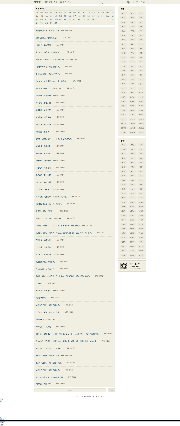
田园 (123, 62)
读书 (132, 40)
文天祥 (123, 228)
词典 (2, 425)
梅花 (93, 12)
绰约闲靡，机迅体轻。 (44, 153)
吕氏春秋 (123, 132)
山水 (123, 66)
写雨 (107, 12)
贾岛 (132, 193)
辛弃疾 (132, 202)
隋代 (60, 19)
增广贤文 (132, 119)
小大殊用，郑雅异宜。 (44, 291)
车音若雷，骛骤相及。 (44, 146)
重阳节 (141, 101)
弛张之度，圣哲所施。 (44, 327)
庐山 (141, 62)
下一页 (70, 390)
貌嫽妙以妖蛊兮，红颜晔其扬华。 (48, 31)
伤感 (141, 57)
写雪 (65, 12)
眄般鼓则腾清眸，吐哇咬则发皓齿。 (49, 88)
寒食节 (123, 97)
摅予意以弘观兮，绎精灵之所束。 (48, 312)
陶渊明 (141, 206)
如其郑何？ (40, 283)
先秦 (41, 19)
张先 (132, 184)
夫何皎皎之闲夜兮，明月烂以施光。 (49, 52)
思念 (70, 12)
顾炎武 (141, 255)
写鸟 (132, 53)
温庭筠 (132, 224)
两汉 (46, 19)
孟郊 (132, 176)
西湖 (123, 40)
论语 (132, 70)
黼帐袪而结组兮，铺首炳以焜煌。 (48, 305)
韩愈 (79, 16)
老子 (141, 66)
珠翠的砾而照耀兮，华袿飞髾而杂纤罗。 (51, 59)
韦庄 (141, 176)
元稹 (123, 180)
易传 (141, 75)
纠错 (102, 396)
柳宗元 (132, 228)
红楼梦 (132, 106)
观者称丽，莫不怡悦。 (44, 254)
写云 (132, 62)
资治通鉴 (141, 119)
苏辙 (141, 180)
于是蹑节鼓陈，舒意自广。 (46, 211)
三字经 (132, 114)
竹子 (141, 44)
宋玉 (132, 198)
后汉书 (141, 114)
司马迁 (132, 237)
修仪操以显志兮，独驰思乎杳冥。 (48, 74)
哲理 (123, 48)
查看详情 (2, 419)
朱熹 (132, 171)
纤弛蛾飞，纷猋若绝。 (44, 168)
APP (136, 2)
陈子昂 (123, 246)
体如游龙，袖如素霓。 (44, 182)
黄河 (132, 44)
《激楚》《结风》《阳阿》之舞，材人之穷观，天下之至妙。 (58, 226)
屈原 (65, 16)
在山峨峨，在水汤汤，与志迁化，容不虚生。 (52, 81)
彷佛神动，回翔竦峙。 (44, 161)
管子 (132, 88)
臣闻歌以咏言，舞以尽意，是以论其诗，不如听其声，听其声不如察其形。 (63, 276)
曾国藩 (141, 228)
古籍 (60, 2)
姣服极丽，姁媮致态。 (44, 45)
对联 (55, 23)
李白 (46, 16)
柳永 (102, 16)
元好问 (141, 237)
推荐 (46, 2)
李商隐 (132, 206)
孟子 (123, 75)
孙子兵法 (123, 123)
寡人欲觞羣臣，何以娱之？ (46, 269)
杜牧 (88, 16)
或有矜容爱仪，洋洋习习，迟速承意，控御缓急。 (54, 139)
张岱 (132, 189)
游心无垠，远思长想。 (44, 96)
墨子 (141, 84)
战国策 (141, 110)
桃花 (141, 53)
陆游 (70, 16)
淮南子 (123, 114)
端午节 (141, 97)
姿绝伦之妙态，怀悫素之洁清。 (47, 38)
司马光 (141, 233)
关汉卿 (141, 250)
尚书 (123, 84)
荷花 (102, 12)
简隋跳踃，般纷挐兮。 (44, 384)
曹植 (123, 167)
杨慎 (123, 198)
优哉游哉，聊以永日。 (44, 103)
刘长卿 (132, 233)
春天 (41, 12)
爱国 (60, 12)
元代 (84, 19)
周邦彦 (132, 246)
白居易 (123, 206)
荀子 (74, 16)
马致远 (123, 255)
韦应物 (123, 233)
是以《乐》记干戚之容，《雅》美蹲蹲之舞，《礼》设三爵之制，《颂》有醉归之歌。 (68, 334)
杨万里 (123, 220)
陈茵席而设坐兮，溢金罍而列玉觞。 (49, 218)
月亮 (88, 12)
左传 (123, 79)
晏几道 (123, 237)
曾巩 (132, 180)
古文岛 (37, 2)
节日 (123, 92)
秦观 (141, 162)
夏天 (46, 12)
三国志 (123, 110)
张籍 (123, 202)
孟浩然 (123, 211)
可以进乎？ (40, 319)
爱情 (74, 12)
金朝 (79, 19)
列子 (123, 88)
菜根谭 (123, 106)
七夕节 (123, 101)
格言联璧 (123, 128)
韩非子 (132, 110)
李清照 (141, 202)
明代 (88, 19)
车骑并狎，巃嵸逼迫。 (44, 117)
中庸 (132, 75)
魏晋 (51, 19)
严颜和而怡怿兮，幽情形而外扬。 (48, 67)
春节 (132, 92)
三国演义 (141, 128)
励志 (98, 12)
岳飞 (123, 171)
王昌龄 (141, 220)
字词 (69, 2)
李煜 (98, 16)
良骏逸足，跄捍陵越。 (44, 124)
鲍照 (123, 189)
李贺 (93, 16)
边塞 (141, 48)
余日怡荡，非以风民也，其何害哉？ (49, 348)
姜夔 (123, 176)
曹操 (84, 16)
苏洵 (123, 193)
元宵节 (141, 92)
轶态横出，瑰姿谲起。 (44, 247)
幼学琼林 (132, 132)
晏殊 (107, 16)
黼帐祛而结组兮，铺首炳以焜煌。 (48, 370)
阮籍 (141, 198)
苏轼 (51, 16)
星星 (132, 66)
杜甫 (55, 16)
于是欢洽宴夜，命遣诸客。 (46, 262)
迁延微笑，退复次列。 (44, 240)
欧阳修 (123, 215)
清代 (93, 19)
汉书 (132, 84)
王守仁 (132, 250)
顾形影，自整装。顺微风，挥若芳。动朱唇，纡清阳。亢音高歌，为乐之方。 (64, 233)
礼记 (141, 79)
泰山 (132, 48)
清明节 (132, 97)
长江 (123, 44)
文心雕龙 (132, 128)
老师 (123, 57)
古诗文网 (83, 396)
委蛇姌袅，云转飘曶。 (44, 175)
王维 (60, 16)
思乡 (79, 12)
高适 (132, 167)
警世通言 (141, 132)
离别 (84, 12)
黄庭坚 (132, 220)
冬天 (55, 12)
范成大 (132, 242)
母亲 (132, 57)
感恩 (132, 35)
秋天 (51, 12)
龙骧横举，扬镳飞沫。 (44, 132)
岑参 (141, 171)
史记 (123, 70)
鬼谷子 (141, 106)
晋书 (141, 88)
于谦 (141, 193)
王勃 (141, 167)
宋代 (74, 19)
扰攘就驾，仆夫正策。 (44, 110)
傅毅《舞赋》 (69, 30)
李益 (141, 189)
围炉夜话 (141, 123)
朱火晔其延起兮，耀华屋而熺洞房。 (49, 363)
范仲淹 (141, 215)
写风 (141, 35)
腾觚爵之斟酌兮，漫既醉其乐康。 (48, 356)
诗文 (50, 2)
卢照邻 (141, 242)
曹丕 (141, 184)
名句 (55, 2)
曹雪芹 (123, 242)
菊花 (141, 40)
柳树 (123, 53)
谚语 (51, 23)
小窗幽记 (132, 123)
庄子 (141, 70)
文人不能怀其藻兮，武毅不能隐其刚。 (50, 377)
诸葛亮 (141, 211)
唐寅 (123, 184)
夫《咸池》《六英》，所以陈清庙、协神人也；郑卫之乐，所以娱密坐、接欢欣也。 (67, 341)
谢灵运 (141, 224)
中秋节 (132, 101)
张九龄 (141, 246)
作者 (64, 2)
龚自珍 (123, 224)
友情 (123, 35)
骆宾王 (123, 250)
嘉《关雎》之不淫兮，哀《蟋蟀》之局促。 (52, 197)
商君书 (123, 119)
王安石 (132, 215)
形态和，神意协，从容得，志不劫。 (49, 204)
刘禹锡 (132, 211)
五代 (70, 19)
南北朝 (56, 19)
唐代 (65, 19)
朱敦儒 (132, 255)
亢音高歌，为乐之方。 (44, 189)
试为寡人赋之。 (41, 298)
